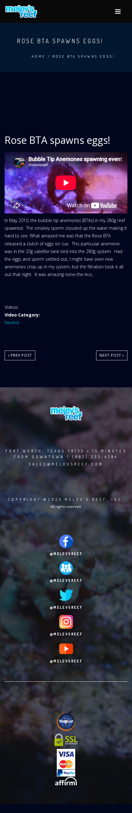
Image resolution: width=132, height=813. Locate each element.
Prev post (21, 355)
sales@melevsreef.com (66, 464)
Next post (110, 355)
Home (39, 56)
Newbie (12, 322)
